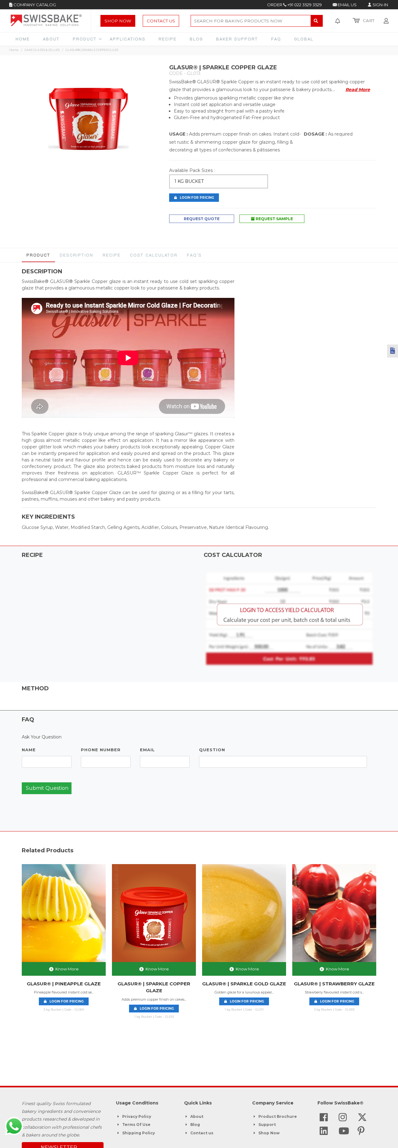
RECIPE (112, 255)
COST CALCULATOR (154, 255)
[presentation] (16, 950)
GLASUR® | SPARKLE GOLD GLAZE (244, 984)
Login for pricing (65, 1001)
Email (147, 749)
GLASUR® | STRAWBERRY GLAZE (334, 984)
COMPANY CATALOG (34, 4)
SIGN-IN (380, 4)
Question (212, 749)
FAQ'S (194, 255)
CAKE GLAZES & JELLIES (42, 50)
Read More (357, 89)
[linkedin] (324, 1133)
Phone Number (101, 749)
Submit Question (47, 788)
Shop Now (117, 20)
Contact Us (161, 20)
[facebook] (324, 1119)
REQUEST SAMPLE (274, 218)
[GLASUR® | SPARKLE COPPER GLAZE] (88, 119)
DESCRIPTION (76, 255)
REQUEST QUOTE (202, 218)
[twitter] (362, 1119)
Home (14, 50)
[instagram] (343, 1119)
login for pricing (195, 198)
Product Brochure (277, 1116)
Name (29, 749)
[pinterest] (361, 1133)
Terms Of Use (136, 1124)
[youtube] (344, 1133)
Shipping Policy (138, 1133)
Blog (195, 1124)
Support (267, 1124)
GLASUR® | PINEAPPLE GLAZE (64, 984)
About (196, 1116)
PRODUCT (38, 255)
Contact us (201, 1133)
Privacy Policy (136, 1116)
